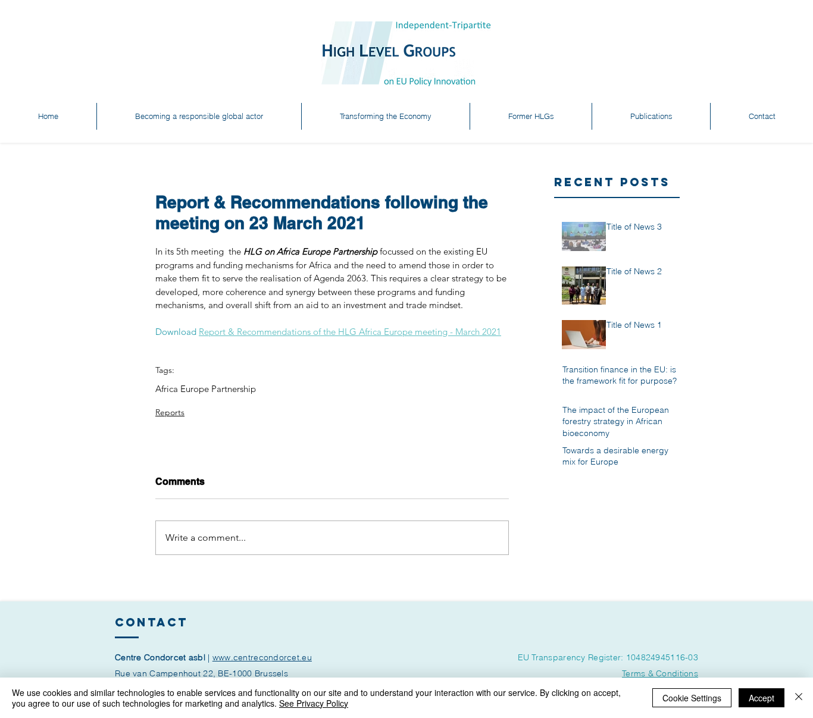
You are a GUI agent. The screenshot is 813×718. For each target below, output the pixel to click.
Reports (170, 412)
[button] (199, 116)
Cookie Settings (691, 698)
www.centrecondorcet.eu (262, 657)
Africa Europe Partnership (205, 389)
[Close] (799, 697)
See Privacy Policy (313, 703)
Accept (761, 698)
